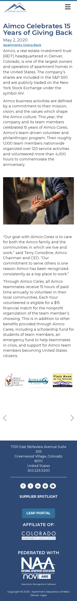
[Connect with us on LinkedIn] (38, 486)
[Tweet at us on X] (30, 486)
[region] (72, 418)
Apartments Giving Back (22, 45)
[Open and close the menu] (49, 7)
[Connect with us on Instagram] (45, 486)
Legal (43, 595)
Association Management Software (38, 584)
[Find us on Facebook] (23, 486)
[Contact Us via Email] (53, 486)
